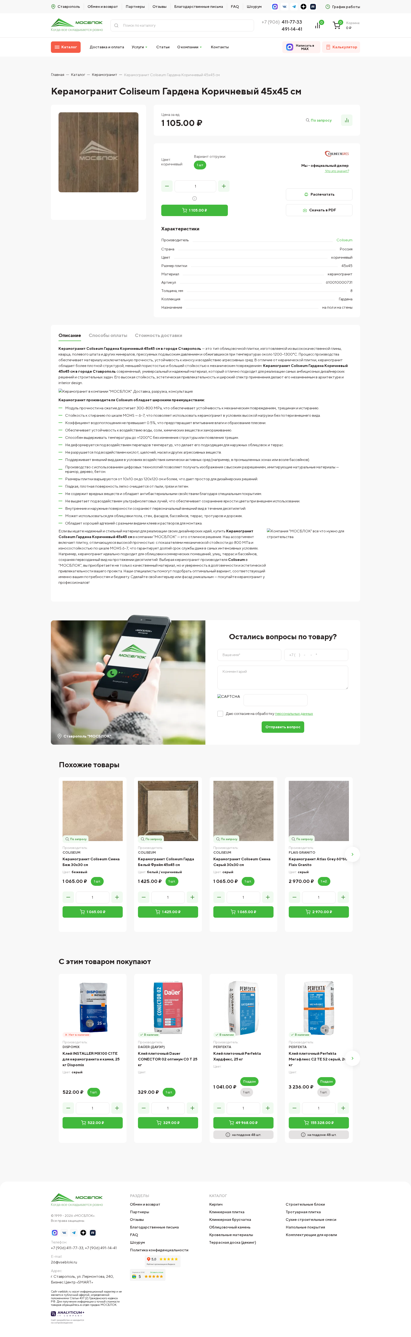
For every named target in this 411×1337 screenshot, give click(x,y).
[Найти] (116, 25)
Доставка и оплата (107, 47)
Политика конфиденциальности (159, 1250)
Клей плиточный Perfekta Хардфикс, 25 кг (237, 1056)
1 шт (200, 165)
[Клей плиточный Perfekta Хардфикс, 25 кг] (243, 1008)
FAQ (235, 6)
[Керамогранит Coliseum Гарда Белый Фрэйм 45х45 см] (168, 811)
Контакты (220, 47)
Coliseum (344, 240)
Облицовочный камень (229, 1227)
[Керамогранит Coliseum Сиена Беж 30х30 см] (93, 811)
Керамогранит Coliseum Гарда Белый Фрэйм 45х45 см (166, 862)
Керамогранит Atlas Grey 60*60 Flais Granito (318, 862)
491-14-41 (292, 29)
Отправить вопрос (282, 727)
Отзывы (159, 6)
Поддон (249, 1081)
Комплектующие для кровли (311, 1235)
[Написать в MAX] (275, 6)
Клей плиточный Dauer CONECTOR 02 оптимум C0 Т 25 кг (167, 1059)
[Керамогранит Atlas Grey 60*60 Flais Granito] (319, 811)
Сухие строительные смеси (311, 1219)
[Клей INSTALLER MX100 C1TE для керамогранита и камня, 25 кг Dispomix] (93, 1008)
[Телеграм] (294, 6)
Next (352, 854)
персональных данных (294, 713)
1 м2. (324, 881)
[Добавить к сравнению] (346, 120)
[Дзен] (303, 6)
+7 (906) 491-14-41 (101, 1248)
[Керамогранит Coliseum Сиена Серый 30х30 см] (243, 811)
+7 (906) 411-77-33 (67, 1248)
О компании (187, 47)
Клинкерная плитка (227, 1212)
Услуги (138, 47)
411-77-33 (292, 22)
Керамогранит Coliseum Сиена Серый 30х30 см (241, 862)
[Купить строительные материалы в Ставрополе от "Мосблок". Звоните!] (77, 25)
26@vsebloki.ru (64, 1262)
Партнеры (135, 6)
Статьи (163, 47)
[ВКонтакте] (284, 6)
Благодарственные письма (198, 6)
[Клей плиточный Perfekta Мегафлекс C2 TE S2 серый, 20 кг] (319, 1008)
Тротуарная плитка (303, 1212)
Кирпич (216, 1204)
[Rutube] (313, 6)
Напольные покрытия (305, 1227)
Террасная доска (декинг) (232, 1242)
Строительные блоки (305, 1204)
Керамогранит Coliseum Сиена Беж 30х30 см (91, 862)
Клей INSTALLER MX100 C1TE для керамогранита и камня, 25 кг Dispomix (91, 1059)
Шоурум (254, 6)
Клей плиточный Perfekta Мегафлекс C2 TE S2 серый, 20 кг (318, 1059)
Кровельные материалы (231, 1235)
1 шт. (97, 881)
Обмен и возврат (103, 6)
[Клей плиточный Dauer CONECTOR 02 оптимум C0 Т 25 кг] (168, 1008)
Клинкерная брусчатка (230, 1219)
